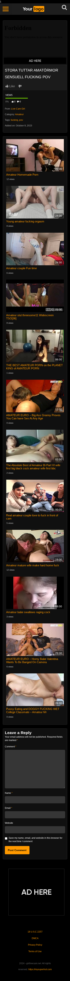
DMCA (35, 938)
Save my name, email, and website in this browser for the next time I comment (35, 840)
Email (8, 808)
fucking (14, 120)
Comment (10, 746)
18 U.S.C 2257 (35, 931)
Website (9, 823)
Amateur (19, 114)
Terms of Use (35, 951)
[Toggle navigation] (5, 9)
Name (9, 793)
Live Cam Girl (18, 108)
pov (21, 120)
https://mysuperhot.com (40, 969)
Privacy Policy (35, 945)
